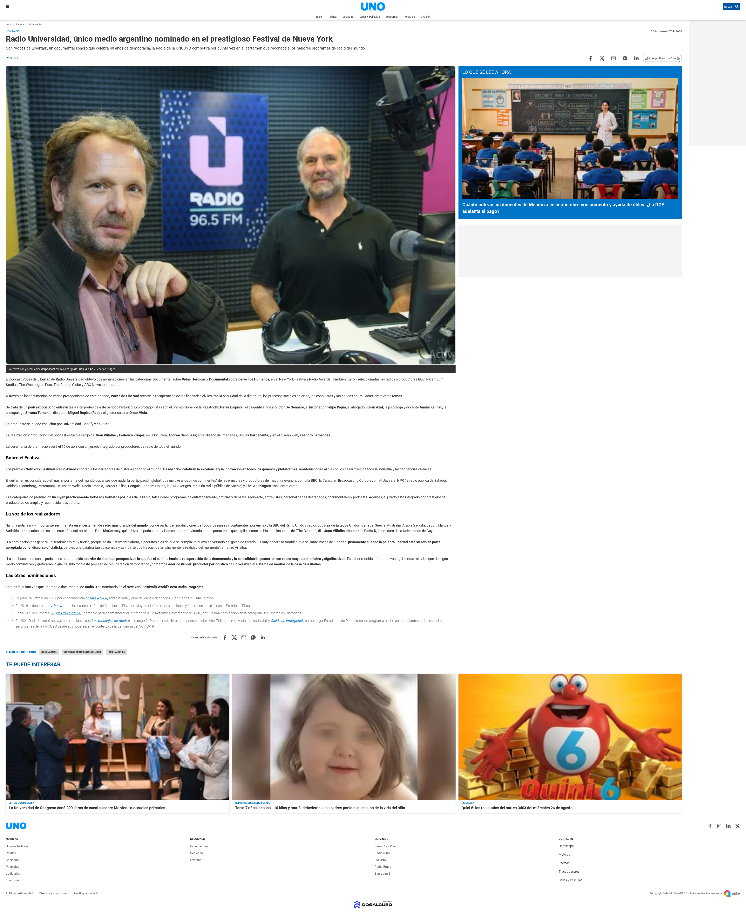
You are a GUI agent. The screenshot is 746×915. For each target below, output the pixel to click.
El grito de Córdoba (65, 613)
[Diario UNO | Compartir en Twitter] (602, 58)
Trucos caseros (569, 871)
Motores (564, 854)
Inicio (318, 16)
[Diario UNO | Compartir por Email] (613, 58)
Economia (392, 16)
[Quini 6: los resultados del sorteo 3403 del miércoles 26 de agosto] (570, 737)
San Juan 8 (382, 873)
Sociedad (348, 16)
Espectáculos (199, 846)
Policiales (409, 16)
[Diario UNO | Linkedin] (728, 826)
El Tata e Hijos (96, 598)
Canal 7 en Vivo (385, 846)
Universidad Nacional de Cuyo (82, 652)
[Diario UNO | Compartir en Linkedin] (636, 58)
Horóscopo (566, 846)
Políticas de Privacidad (20, 893)
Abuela (56, 606)
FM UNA (380, 860)
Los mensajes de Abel (108, 621)
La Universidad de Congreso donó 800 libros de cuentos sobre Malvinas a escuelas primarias (87, 807)
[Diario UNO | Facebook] (710, 826)
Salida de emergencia (287, 621)
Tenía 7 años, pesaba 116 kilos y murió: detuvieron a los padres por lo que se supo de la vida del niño (320, 807)
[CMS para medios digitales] (373, 905)
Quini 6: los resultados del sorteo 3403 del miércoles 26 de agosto (517, 807)
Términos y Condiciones (53, 893)
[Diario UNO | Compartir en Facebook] (590, 58)
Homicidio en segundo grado (252, 803)
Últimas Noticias (17, 846)
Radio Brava (383, 867)
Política (332, 16)
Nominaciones (116, 652)
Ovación (426, 16)
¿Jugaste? (467, 803)
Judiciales (13, 873)
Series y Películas (369, 16)
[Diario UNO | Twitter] (737, 826)
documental (49, 652)
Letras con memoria (21, 803)
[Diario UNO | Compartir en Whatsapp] (625, 58)
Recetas (564, 863)
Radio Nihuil (383, 853)
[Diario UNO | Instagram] (719, 826)
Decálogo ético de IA (86, 893)
